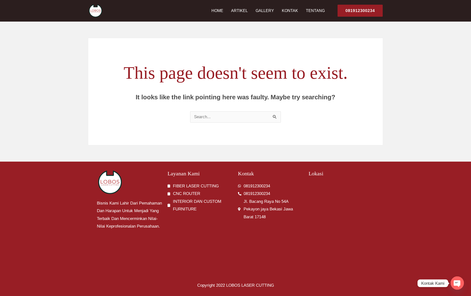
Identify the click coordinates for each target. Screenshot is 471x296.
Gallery (265, 11)
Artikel (239, 11)
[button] (358, 11)
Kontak (290, 11)
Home (217, 11)
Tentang (315, 11)
